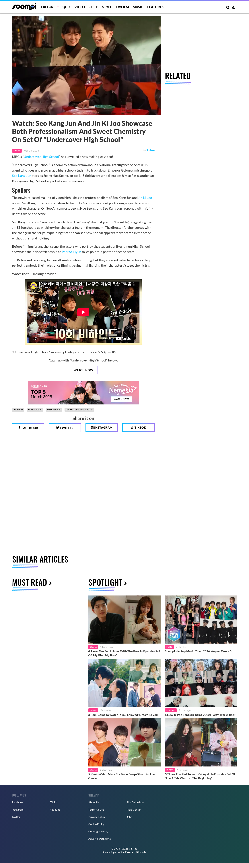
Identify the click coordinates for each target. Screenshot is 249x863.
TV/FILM (122, 7)
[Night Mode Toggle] (233, 8)
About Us (93, 802)
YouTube (55, 809)
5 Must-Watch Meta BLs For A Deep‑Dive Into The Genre (121, 776)
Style (107, 7)
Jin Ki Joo (145, 198)
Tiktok (140, 427)
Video (79, 7)
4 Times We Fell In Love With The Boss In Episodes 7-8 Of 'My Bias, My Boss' (124, 653)
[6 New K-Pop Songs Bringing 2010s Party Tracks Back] (201, 683)
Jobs (129, 816)
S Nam (150, 150)
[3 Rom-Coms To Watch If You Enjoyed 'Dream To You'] (124, 683)
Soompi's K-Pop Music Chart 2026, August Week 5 (198, 651)
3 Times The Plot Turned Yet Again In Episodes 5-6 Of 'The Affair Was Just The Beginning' (200, 776)
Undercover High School (41, 157)
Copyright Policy (98, 831)
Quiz (67, 7)
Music (138, 7)
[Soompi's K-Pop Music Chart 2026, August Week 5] (201, 619)
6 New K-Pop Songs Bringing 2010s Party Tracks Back (200, 714)
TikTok (54, 802)
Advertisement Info (99, 838)
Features (155, 7)
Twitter (66, 428)
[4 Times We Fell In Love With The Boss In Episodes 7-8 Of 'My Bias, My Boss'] (124, 619)
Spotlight (105, 582)
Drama (16, 150)
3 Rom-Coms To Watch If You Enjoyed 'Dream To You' (123, 714)
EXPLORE (48, 7)
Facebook (29, 428)
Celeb (93, 7)
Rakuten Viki (132, 852)
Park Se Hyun (71, 252)
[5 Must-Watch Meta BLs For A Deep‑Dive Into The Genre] (124, 742)
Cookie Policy (96, 824)
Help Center (134, 809)
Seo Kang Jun (21, 176)
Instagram (103, 427)
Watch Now (83, 370)
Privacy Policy (96, 816)
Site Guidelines (135, 802)
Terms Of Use (96, 809)
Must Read (29, 582)
